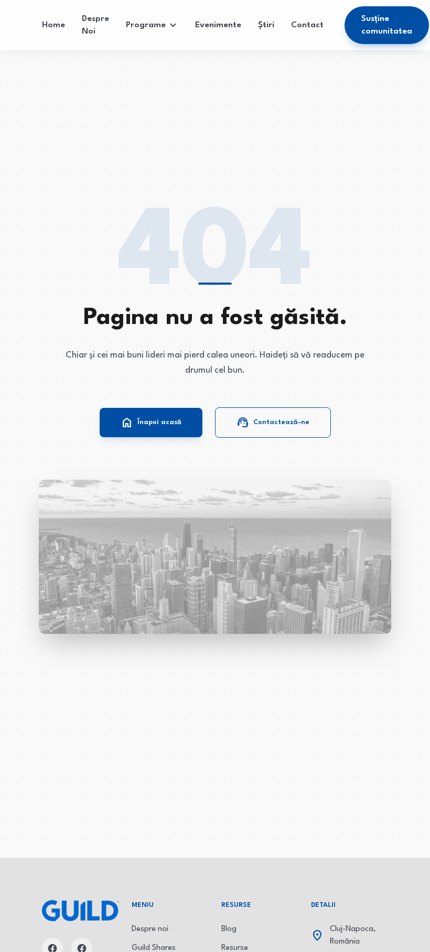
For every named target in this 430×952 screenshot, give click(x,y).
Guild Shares (154, 948)
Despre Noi (95, 25)
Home (53, 25)
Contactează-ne (272, 422)
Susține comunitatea (386, 25)
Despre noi (150, 929)
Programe (146, 25)
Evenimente (218, 25)
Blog (228, 929)
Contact (307, 25)
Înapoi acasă (151, 422)
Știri (266, 25)
